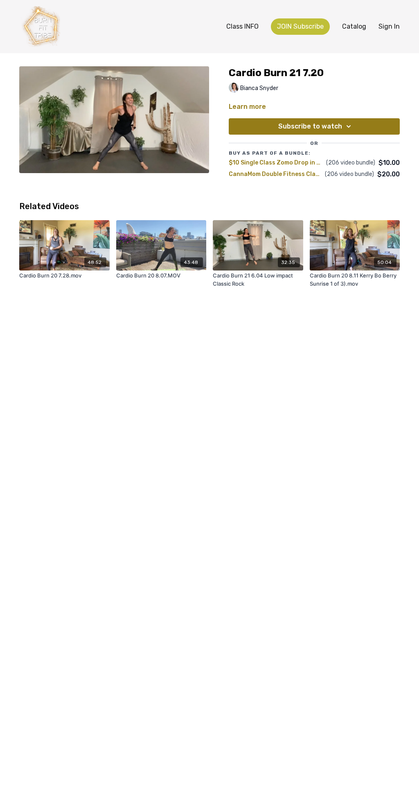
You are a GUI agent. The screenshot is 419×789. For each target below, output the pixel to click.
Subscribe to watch (310, 126)
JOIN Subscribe (300, 26)
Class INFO (242, 26)
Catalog (354, 26)
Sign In (389, 26)
